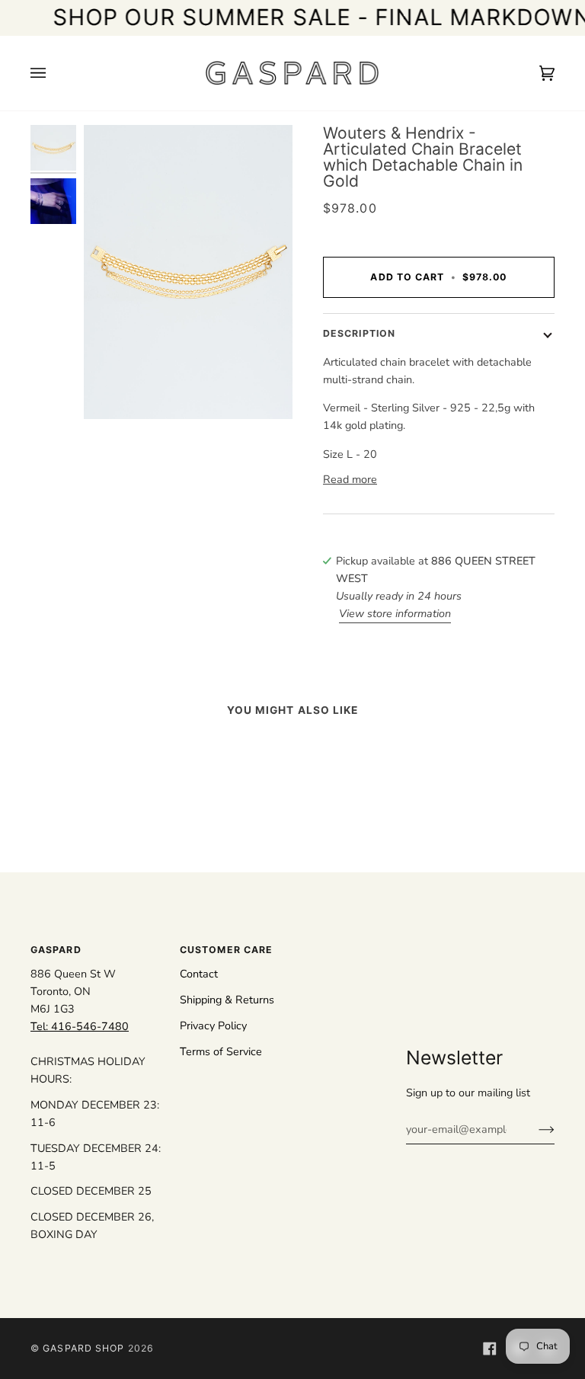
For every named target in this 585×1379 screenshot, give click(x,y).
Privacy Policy (213, 1025)
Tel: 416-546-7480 (79, 1026)
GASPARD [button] (56, 949)
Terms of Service (221, 1051)
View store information (395, 613)
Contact (199, 973)
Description (359, 333)
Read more (350, 479)
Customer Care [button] (226, 949)
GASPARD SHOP (83, 1348)
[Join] (534, 1129)
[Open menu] (53, 73)
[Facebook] (490, 1348)
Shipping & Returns (227, 999)
